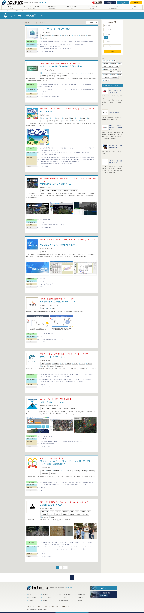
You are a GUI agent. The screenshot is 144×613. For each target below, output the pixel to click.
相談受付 (30, 600)
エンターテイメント (47, 86)
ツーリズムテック (56, 152)
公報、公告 (91, 148)
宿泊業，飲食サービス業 (88, 159)
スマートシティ (47, 51)
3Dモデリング (74, 190)
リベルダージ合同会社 (47, 70)
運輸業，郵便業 (90, 157)
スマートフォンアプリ (57, 44)
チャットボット (55, 387)
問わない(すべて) (41, 94)
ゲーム (63, 470)
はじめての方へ (47, 594)
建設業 (59, 157)
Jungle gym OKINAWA (51, 505)
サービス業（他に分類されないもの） (71, 161)
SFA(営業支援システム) (78, 44)
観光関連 (91, 41)
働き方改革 (40, 51)
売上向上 (69, 35)
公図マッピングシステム (52, 401)
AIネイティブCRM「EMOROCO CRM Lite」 (61, 66)
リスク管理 (44, 38)
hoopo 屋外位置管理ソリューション (57, 301)
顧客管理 (83, 35)
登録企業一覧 (81, 594)
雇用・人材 (50, 41)
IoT (43, 35)
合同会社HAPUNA (45, 360)
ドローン (39, 222)
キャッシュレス (85, 152)
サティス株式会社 (45, 32)
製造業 (63, 157)
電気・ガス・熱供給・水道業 (72, 157)
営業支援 (76, 35)
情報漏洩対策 (85, 41)
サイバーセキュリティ (45, 44)
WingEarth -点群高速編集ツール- (56, 184)
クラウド (52, 46)
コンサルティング (67, 44)
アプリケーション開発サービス (55, 28)
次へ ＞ (65, 567)
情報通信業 (56, 35)
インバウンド (67, 84)
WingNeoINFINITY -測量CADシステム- (59, 245)
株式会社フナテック (46, 187)
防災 (78, 73)
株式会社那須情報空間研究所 (49, 405)
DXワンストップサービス (52, 356)
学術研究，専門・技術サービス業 (58, 48)
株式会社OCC (44, 115)
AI (37, 89)
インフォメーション (48, 597)
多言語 (57, 75)
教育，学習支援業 (41, 161)
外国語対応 (64, 75)
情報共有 (90, 35)
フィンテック (64, 152)
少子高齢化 (90, 374)
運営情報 (80, 600)
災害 (48, 73)
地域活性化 (56, 41)
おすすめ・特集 (32, 597)
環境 (62, 148)
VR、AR (77, 379)
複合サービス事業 (57, 161)
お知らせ (80, 597)
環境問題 (83, 118)
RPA (53, 51)
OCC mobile (46, 111)
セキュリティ (64, 41)
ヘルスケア (56, 84)
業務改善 (49, 35)
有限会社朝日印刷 (45, 467)
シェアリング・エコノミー (74, 152)
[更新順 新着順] (92, 22)
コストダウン (71, 41)
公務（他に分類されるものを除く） (45, 163)
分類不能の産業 (59, 163)
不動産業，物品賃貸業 (59, 159)
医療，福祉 (69, 48)
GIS (56, 46)
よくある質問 (62, 597)
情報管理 (45, 41)
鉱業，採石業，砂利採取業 (50, 157)
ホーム (30, 594)
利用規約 (45, 600)
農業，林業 (40, 48)
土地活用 (66, 190)
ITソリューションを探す (65, 594)
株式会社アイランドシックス (49, 305)
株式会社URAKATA (46, 508)
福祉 (73, 73)
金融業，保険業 (49, 159)
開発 (59, 46)
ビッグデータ (57, 89)
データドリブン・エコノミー (46, 89)
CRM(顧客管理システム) (43, 46)
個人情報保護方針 (63, 600)
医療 (63, 35)
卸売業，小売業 (41, 159)
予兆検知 (54, 96)
